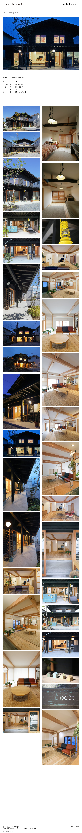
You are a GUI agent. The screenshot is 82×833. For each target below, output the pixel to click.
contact (77, 826)
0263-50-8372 (26, 828)
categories (14, 12)
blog (72, 826)
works (65, 4)
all (5, 12)
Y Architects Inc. (15, 4)
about (74, 4)
